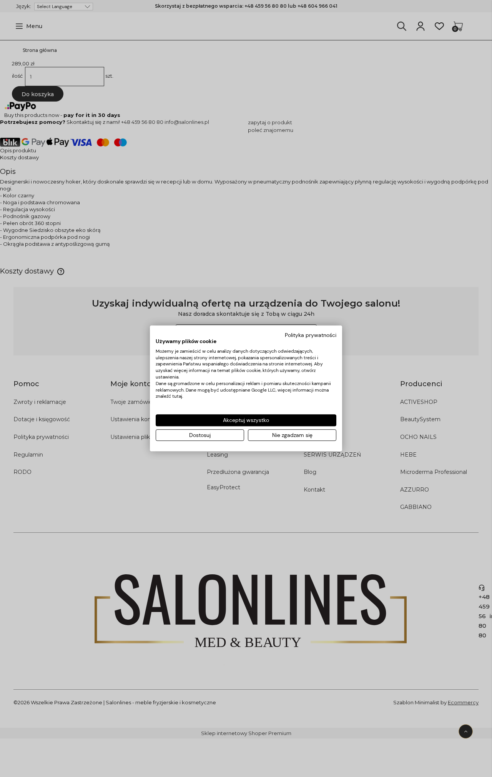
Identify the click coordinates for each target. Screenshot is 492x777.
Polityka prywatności (310, 335)
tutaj (177, 397)
